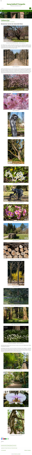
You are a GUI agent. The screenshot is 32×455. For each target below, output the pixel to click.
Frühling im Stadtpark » (27, 450)
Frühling (9, 445)
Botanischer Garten (4, 445)
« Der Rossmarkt (3, 450)
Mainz (11, 445)
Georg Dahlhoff (12, 21)
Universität (14, 445)
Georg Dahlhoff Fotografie (16, 4)
